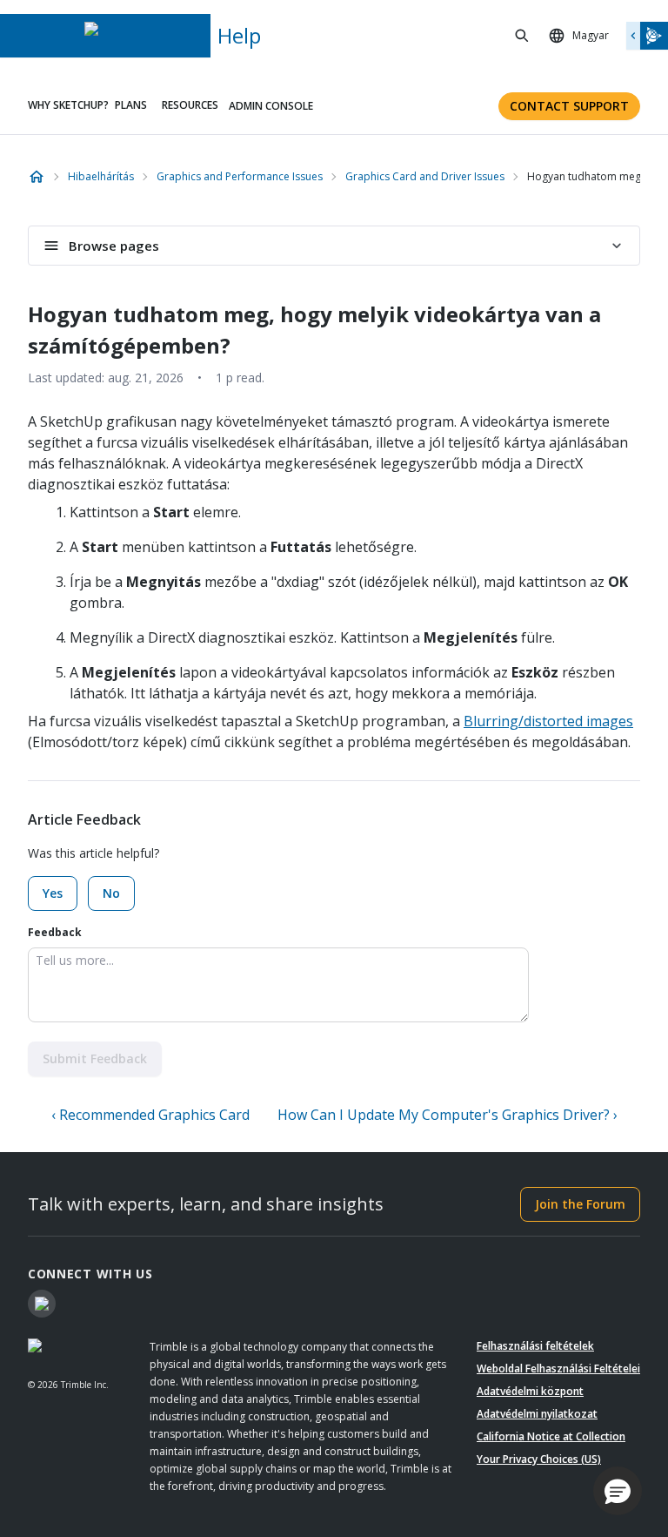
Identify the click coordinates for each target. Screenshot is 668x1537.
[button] (617, 1490)
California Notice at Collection (551, 1436)
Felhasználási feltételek (535, 1345)
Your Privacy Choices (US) (539, 1459)
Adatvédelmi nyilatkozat (537, 1413)
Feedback (55, 932)
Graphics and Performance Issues (240, 176)
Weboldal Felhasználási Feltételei (558, 1368)
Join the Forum (580, 1204)
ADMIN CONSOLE (271, 105)
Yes (53, 893)
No (111, 893)
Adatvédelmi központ (530, 1391)
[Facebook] (42, 1304)
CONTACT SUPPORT (569, 106)
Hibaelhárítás (101, 176)
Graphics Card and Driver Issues (424, 176)
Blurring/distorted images (548, 721)
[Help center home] (36, 176)
